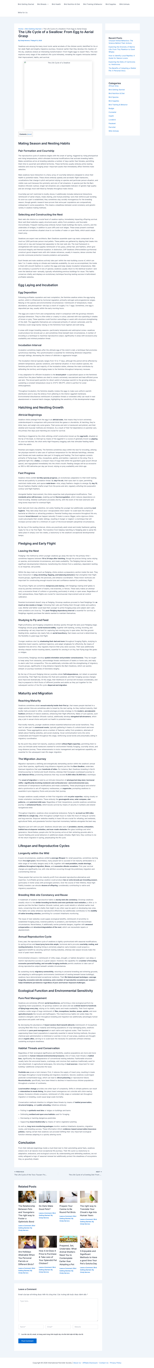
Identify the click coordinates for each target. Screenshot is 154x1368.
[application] (47, 4)
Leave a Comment (24, 1225)
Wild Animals (124, 4)
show (29, 134)
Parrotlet (112, 127)
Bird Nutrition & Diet (72, 4)
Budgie (111, 108)
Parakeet (112, 123)
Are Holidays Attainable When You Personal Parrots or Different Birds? (26, 1258)
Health (111, 116)
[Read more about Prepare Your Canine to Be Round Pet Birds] (68, 1197)
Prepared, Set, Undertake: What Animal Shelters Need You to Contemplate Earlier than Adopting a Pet (68, 1255)
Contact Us (103, 1363)
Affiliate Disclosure (90, 1363)
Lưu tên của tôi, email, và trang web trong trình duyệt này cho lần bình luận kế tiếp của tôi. (52, 1334)
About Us (77, 1363)
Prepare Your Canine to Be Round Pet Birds (68, 1209)
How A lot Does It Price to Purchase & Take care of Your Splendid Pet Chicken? (48, 1257)
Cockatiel (112, 112)
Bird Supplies (111, 4)
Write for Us (22, 12)
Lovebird (112, 120)
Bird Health (56, 4)
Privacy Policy (115, 1363)
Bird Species (113, 97)
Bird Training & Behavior (92, 4)
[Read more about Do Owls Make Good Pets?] (48, 1197)
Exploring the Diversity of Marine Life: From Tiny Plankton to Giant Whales (122, 49)
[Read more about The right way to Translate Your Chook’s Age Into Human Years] (89, 1197)
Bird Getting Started (26, 4)
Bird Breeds (41, 4)
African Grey (114, 86)
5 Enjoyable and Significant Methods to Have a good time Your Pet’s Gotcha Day (88, 1257)
